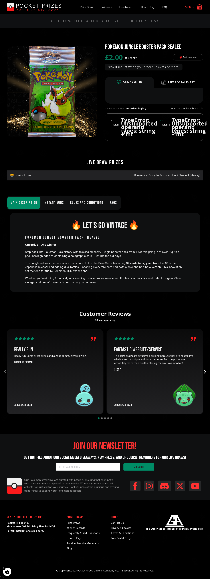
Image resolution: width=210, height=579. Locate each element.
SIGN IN (189, 7)
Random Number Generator (83, 543)
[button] (93, 50)
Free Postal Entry (121, 538)
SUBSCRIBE (139, 467)
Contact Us (117, 523)
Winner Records (76, 528)
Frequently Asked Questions (83, 533)
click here (37, 530)
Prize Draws (87, 7)
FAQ (164, 7)
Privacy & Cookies (121, 528)
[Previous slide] (5, 372)
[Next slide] (205, 372)
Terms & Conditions (122, 533)
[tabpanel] (154, 96)
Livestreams (126, 7)
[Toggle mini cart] (199, 7)
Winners (107, 7)
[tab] (129, 82)
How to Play (148, 7)
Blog (69, 548)
